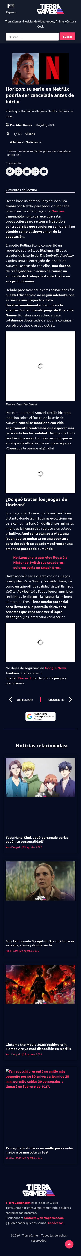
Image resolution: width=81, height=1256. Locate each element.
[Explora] (11, 6)
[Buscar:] (32, 37)
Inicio (17, 142)
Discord (24, 678)
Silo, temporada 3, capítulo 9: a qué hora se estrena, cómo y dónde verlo (40, 943)
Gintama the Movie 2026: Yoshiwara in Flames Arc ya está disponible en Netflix (38, 1046)
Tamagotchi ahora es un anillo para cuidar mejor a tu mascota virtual (39, 1150)
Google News (55, 668)
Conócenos (55, 1223)
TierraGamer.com (18, 1202)
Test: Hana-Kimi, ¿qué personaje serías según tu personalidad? (37, 839)
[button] (10, 171)
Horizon (57, 211)
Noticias (32, 142)
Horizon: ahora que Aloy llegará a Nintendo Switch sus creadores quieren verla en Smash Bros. (40, 562)
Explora (11, 12)
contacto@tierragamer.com (44, 1218)
